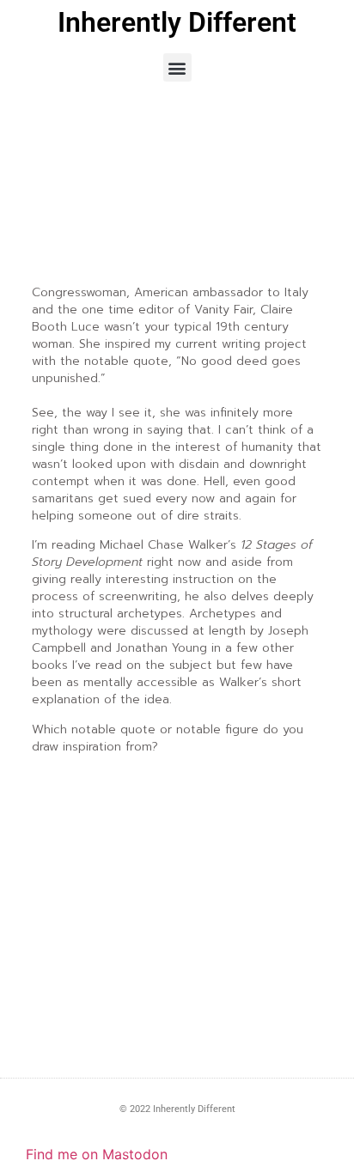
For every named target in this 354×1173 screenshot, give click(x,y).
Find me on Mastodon (97, 1154)
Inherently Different (177, 22)
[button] (177, 67)
